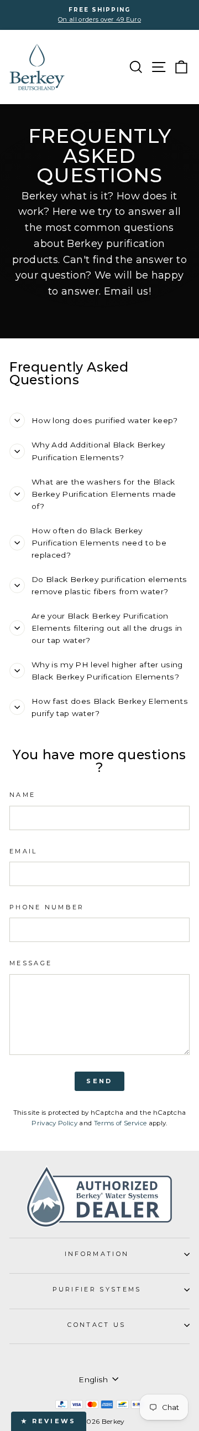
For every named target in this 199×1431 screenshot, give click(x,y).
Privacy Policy (54, 1123)
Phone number (47, 907)
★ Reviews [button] (48, 1421)
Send (99, 1081)
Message (30, 963)
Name (22, 795)
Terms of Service (120, 1123)
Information (97, 1254)
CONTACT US (96, 1325)
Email (23, 851)
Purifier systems (97, 1289)
